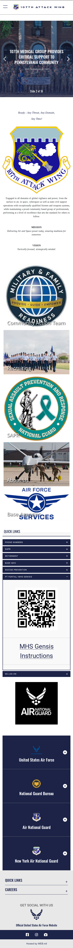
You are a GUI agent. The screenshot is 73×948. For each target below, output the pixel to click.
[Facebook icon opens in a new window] (27, 934)
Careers (11, 889)
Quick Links (13, 880)
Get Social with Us (36, 905)
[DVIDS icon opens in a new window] (45, 934)
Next (65, 59)
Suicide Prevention (16, 570)
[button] (5, 7)
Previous (7, 59)
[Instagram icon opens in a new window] (36, 934)
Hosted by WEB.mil (36, 943)
